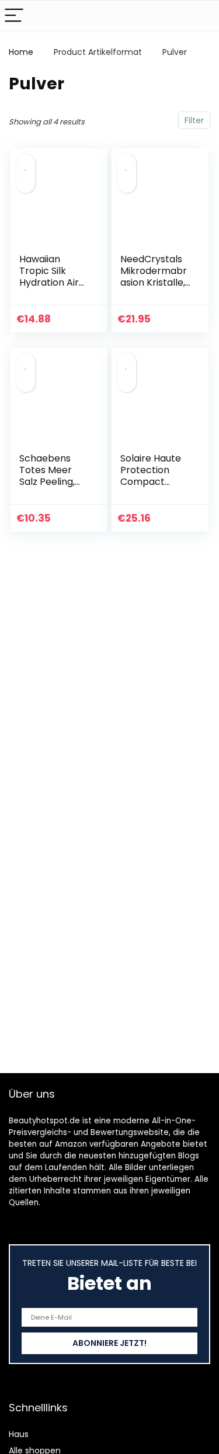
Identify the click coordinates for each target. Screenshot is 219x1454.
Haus (19, 1434)
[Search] (201, 16)
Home (21, 52)
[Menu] (14, 16)
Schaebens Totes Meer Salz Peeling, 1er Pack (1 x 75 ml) (53, 482)
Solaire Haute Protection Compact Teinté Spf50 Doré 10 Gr (150, 482)
